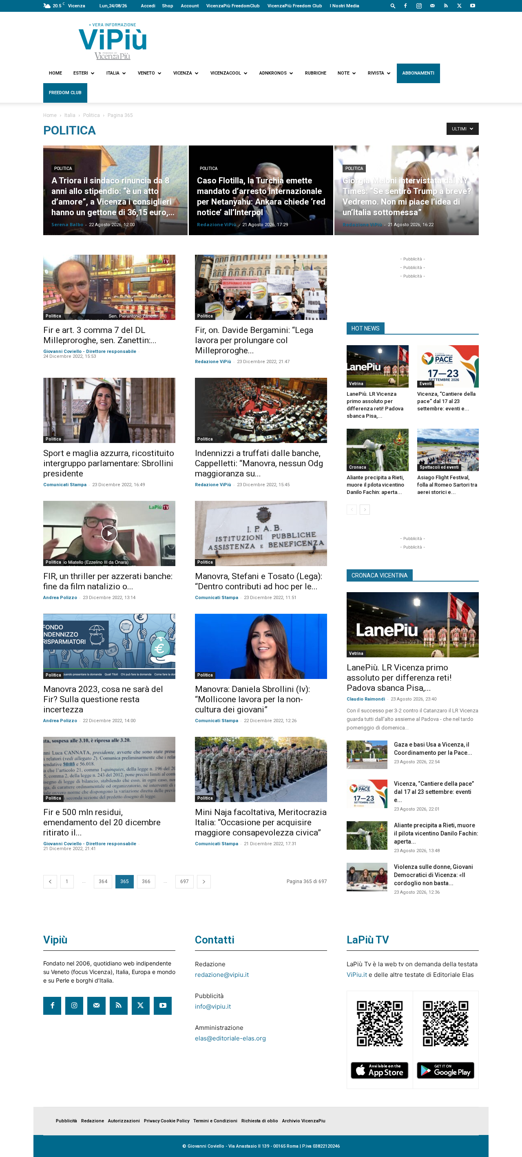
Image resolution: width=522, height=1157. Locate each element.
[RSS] (446, 5)
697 (184, 881)
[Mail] (432, 5)
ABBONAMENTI (418, 73)
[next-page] (204, 881)
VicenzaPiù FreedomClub (233, 6)
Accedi (148, 6)
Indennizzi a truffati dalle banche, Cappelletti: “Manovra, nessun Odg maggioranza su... (259, 463)
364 (103, 881)
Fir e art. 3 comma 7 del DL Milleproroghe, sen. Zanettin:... (100, 335)
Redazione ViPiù (217, 224)
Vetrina (356, 383)
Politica (91, 115)
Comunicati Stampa (64, 484)
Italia (112, 73)
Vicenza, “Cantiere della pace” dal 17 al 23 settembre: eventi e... (446, 401)
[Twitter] (459, 5)
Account (190, 6)
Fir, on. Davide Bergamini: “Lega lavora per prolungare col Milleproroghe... (254, 340)
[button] (393, 5)
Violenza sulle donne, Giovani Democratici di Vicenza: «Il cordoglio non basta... (433, 875)
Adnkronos (273, 73)
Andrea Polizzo (60, 597)
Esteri (80, 73)
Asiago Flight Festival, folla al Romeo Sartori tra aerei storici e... (447, 484)
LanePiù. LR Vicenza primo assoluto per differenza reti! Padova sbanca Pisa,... (399, 678)
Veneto (146, 73)
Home (55, 73)
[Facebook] (405, 5)
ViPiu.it (357, 974)
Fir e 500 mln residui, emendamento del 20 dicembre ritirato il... (102, 822)
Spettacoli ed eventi (439, 467)
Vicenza (182, 73)
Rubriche (315, 73)
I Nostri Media (344, 6)
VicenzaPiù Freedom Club (295, 6)
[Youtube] (473, 5)
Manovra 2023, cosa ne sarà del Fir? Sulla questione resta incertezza (103, 699)
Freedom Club (65, 92)
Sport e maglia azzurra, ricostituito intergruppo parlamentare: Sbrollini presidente (108, 463)
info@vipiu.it (213, 1006)
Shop (167, 6)
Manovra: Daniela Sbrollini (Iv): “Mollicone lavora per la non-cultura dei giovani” (252, 699)
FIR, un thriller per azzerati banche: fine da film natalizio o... (108, 581)
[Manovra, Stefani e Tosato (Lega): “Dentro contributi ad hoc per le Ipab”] (261, 533)
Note (343, 73)
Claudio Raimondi (366, 699)
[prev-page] (50, 881)
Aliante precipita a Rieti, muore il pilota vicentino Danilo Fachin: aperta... (375, 484)
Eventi (426, 383)
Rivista (376, 73)
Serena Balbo (67, 224)
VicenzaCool (225, 73)
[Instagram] (419, 5)
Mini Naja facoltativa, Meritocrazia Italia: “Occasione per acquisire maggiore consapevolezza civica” (261, 822)
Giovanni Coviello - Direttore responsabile (89, 351)
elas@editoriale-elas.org (230, 1038)
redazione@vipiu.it (222, 974)
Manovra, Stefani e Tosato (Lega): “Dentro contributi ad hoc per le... (258, 581)
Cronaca (357, 467)
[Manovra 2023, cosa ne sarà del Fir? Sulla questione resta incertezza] (109, 646)
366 (146, 881)
